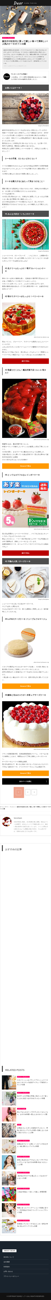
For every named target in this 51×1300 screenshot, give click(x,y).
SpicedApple (18, 818)
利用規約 (7, 1267)
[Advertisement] (25, 960)
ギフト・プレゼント (8, 37)
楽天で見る (25, 361)
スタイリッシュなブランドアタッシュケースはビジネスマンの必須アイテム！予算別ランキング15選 (32, 1082)
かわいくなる (21, 1108)
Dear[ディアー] (22, 1296)
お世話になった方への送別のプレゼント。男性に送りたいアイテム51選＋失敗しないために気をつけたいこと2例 (32, 1130)
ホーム (2, 806)
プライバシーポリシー (11, 1276)
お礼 (19, 1124)
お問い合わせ (8, 1271)
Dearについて (9, 1257)
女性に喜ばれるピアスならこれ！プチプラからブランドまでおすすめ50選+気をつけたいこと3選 (32, 1162)
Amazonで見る (25, 466)
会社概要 (7, 1262)
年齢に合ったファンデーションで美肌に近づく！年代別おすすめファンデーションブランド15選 (32, 1210)
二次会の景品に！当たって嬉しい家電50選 (31, 1192)
